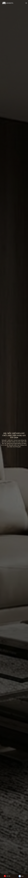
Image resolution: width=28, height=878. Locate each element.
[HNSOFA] (8, 3)
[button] (26, 3)
